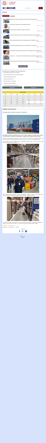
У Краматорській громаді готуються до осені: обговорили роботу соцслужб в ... (26, 50)
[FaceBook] (19, 231)
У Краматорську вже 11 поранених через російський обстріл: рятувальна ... (25, 61)
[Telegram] (26, 231)
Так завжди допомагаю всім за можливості (12, 72)
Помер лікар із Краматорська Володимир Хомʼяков (20, 24)
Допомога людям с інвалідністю (10, 83)
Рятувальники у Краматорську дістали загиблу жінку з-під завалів (23, 45)
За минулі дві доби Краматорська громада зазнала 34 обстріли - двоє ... (24, 40)
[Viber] (22, 231)
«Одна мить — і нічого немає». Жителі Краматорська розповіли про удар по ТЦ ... (26, 55)
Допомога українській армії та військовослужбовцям (13, 74)
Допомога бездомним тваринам (10, 76)
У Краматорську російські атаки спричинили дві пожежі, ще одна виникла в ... (25, 34)
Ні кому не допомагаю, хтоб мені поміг (11, 85)
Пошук (40, 8)
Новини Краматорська (12, 109)
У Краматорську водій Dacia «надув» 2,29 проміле (20, 29)
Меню (5, 12)
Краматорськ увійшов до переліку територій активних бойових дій (23, 19)
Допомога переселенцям (8, 78)
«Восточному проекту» (28, 139)
